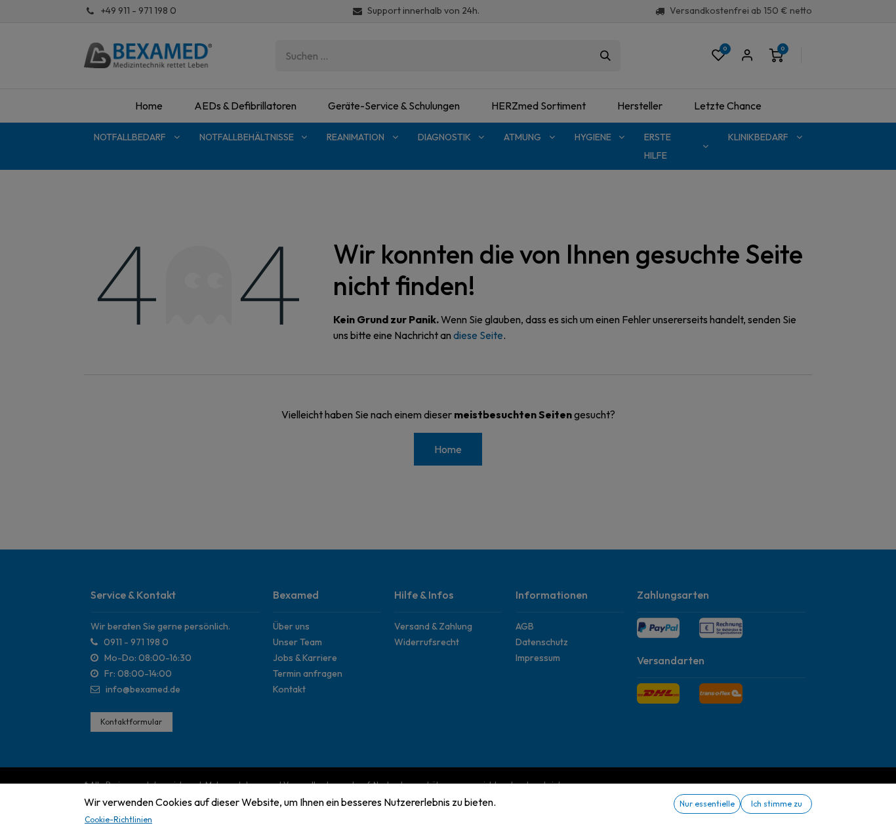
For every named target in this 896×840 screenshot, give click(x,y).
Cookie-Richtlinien (118, 819)
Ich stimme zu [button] (776, 804)
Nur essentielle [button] (707, 804)
